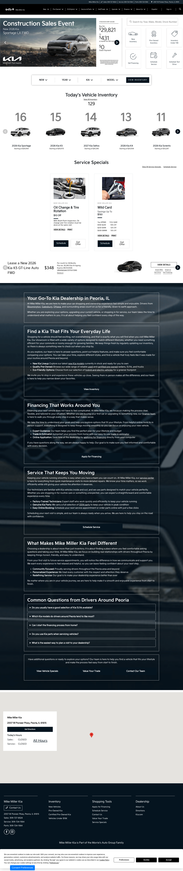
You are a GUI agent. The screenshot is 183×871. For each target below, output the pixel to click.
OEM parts (84, 505)
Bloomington (34, 307)
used (90, 367)
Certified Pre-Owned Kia (60, 814)
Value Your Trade (91, 671)
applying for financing (95, 437)
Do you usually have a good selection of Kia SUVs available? (62, 607)
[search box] (152, 21)
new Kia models (76, 363)
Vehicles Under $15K (58, 818)
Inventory (55, 801)
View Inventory (91, 389)
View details (163, 265)
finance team (148, 414)
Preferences (124, 860)
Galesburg (47, 307)
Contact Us (15, 808)
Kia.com (139, 814)
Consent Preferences (22, 867)
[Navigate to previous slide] (2, 42)
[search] (180, 9)
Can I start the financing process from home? (55, 625)
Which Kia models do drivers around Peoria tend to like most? (63, 616)
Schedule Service (169, 167)
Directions (140, 811)
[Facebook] (6, 832)
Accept (168, 860)
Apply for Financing (91, 456)
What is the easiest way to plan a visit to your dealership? (61, 643)
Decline (146, 860)
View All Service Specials (151, 167)
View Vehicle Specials (47, 671)
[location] (151, 2)
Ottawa (57, 307)
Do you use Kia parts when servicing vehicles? (55, 634)
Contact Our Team (135, 671)
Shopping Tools (102, 801)
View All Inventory (90, 99)
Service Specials (99, 822)
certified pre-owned (108, 367)
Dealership (142, 801)
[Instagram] (12, 832)
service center (147, 478)
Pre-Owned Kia (55, 811)
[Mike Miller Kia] (16, 9)
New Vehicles (55, 807)
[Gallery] (61, 42)
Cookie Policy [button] (104, 860)
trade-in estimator (120, 434)
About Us (140, 807)
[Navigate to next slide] (120, 42)
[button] (91, 735)
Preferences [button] (54, 863)
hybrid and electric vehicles (99, 370)
